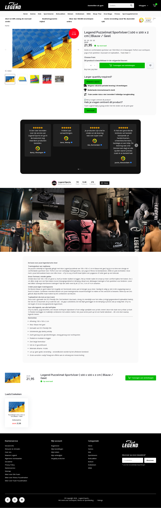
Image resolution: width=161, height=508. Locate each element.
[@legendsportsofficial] (54, 183)
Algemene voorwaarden (13, 458)
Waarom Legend (11, 455)
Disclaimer (8, 462)
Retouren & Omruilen (12, 449)
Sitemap (8, 471)
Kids (39, 14)
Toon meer (125, 53)
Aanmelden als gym (95, 5)
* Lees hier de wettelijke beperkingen (133, 465)
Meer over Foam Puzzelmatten (16, 481)
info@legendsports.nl (129, 451)
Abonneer (150, 460)
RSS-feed (93, 498)
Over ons (8, 452)
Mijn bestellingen (57, 449)
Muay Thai (97, 14)
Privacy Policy (10, 465)
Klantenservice (10, 468)
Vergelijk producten (58, 458)
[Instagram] (15, 500)
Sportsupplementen (130, 14)
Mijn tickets (55, 452)
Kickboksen (80, 14)
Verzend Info (9, 446)
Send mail (90, 111)
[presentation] (5, 50)
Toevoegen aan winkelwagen (124, 65)
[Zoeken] (131, 5)
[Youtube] (22, 500)
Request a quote (93, 82)
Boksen (70, 14)
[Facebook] (7, 500)
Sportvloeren (49, 14)
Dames (32, 14)
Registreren (55, 446)
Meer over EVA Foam (12, 474)
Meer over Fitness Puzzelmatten (16, 477)
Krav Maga (108, 14)
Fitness (117, 14)
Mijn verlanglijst (56, 455)
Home (7, 26)
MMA (89, 14)
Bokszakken (60, 14)
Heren (25, 14)
